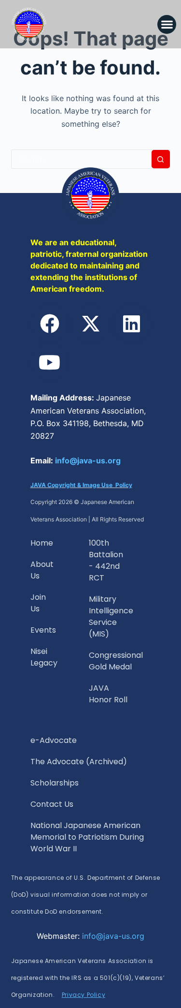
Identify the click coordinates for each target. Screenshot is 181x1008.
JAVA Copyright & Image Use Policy (81, 485)
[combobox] (82, 159)
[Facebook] (49, 323)
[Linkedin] (131, 323)
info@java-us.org (88, 460)
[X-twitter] (90, 323)
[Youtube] (49, 362)
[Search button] (161, 159)
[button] (166, 24)
